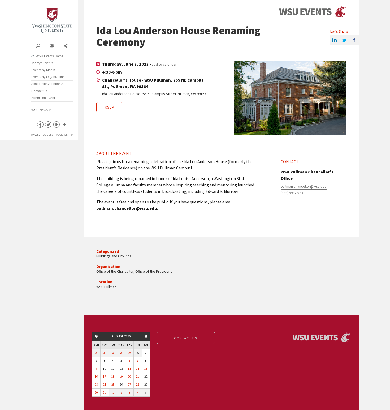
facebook (40, 125)
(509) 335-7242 (292, 193)
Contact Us (39, 91)
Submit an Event (43, 98)
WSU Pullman (106, 286)
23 (96, 384)
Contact (51, 45)
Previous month (96, 336)
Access (48, 135)
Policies (62, 135)
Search (38, 45)
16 (96, 376)
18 (113, 376)
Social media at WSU (64, 125)
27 (104, 352)
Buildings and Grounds (114, 256)
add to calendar (164, 64)
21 (137, 376)
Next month (146, 336)
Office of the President (153, 271)
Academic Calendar (45, 84)
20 (129, 376)
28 (113, 352)
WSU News (39, 110)
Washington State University (52, 20)
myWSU (36, 135)
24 (104, 384)
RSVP (109, 107)
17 (104, 376)
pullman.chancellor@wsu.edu (126, 208)
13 (129, 368)
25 (113, 384)
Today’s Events (42, 63)
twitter (48, 125)
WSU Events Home (49, 56)
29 (121, 352)
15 (146, 368)
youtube (56, 125)
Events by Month (43, 70)
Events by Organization (48, 77)
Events (312, 11)
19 (121, 376)
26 (96, 352)
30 (129, 352)
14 (137, 368)
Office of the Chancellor (114, 271)
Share (65, 45)
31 (104, 392)
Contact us (185, 338)
